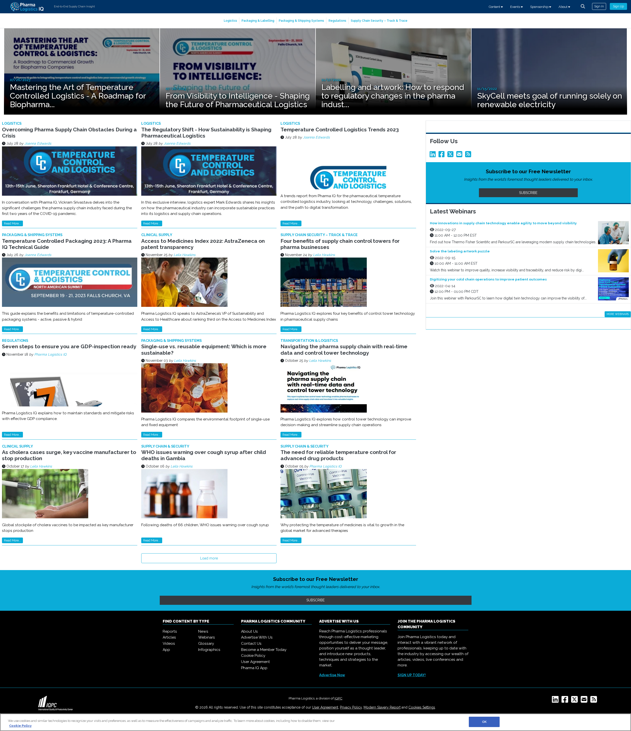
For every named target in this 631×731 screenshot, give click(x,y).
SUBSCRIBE (528, 193)
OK (484, 722)
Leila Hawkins (184, 255)
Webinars (206, 637)
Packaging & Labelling (258, 20)
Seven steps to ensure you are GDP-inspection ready (69, 346)
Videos (169, 643)
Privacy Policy (351, 707)
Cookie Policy (253, 655)
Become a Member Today (263, 649)
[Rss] (469, 155)
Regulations (337, 20)
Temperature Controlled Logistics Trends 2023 (339, 129)
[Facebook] (442, 155)
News (203, 631)
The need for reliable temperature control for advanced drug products (338, 455)
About (563, 7)
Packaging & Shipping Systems (301, 20)
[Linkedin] (434, 155)
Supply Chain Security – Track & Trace (379, 20)
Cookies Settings (421, 707)
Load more (209, 558)
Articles (169, 637)
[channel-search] (583, 6)
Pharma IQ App (254, 668)
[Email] (460, 155)
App (166, 649)
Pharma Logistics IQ (50, 354)
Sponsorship (539, 7)
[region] (315, 722)
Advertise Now (332, 675)
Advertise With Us (257, 637)
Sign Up (618, 6)
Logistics (230, 20)
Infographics (209, 649)
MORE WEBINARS (618, 314)
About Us (249, 631)
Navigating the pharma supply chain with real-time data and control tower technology (343, 349)
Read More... (12, 223)
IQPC (338, 698)
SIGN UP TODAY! (412, 675)
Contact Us (251, 643)
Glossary (206, 643)
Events (515, 7)
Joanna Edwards (37, 143)
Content (495, 7)
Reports (170, 631)
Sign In (599, 6)
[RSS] (594, 701)
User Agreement (255, 662)
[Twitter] (451, 155)
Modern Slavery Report (382, 707)
